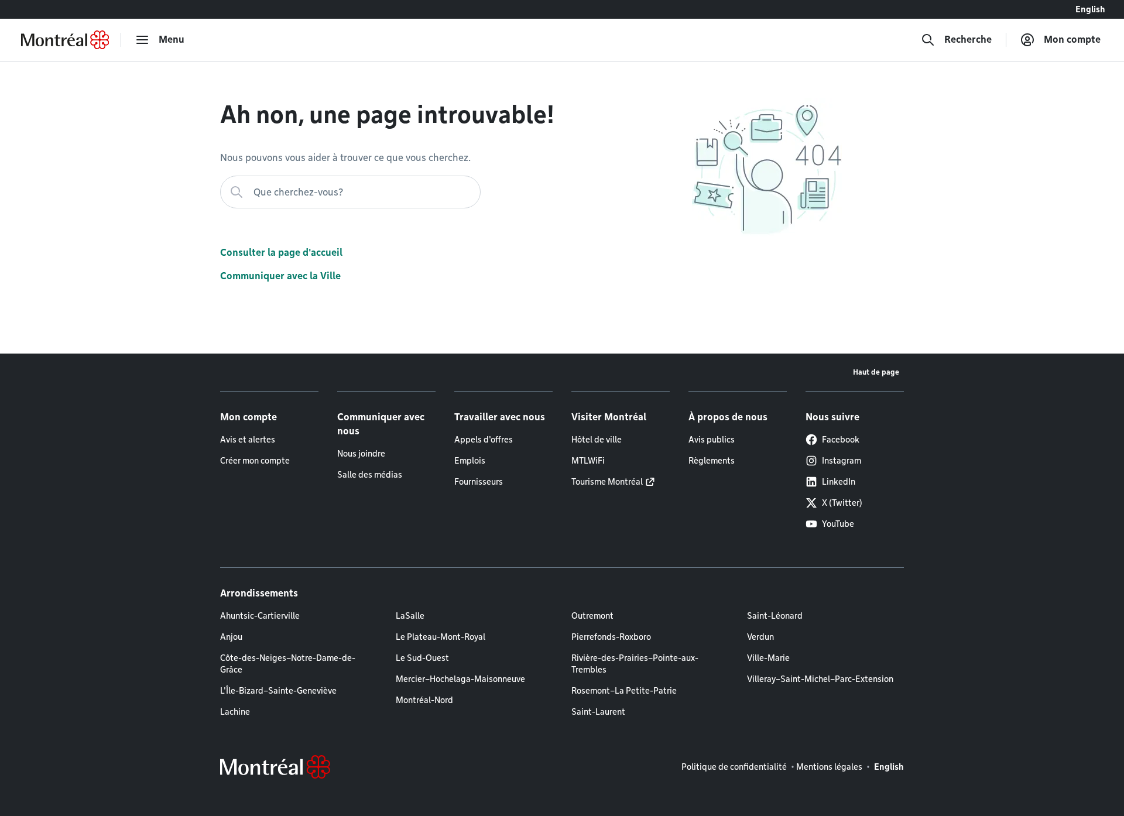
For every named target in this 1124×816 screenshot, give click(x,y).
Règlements (711, 460)
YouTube (838, 524)
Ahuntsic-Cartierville (260, 615)
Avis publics (711, 439)
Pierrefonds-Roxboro (611, 637)
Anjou (231, 637)
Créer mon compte (255, 460)
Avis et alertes (247, 439)
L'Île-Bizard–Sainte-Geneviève (278, 690)
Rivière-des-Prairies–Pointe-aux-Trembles (634, 663)
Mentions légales (829, 767)
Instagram (841, 460)
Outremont (592, 615)
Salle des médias (369, 474)
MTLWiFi (588, 460)
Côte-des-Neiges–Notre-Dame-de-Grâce (287, 663)
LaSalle (410, 615)
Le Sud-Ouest (422, 658)
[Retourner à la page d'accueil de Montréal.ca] (65, 40)
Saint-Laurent (598, 711)
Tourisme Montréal (607, 481)
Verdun (760, 637)
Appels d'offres (483, 439)
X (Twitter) (842, 503)
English (1090, 9)
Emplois (469, 460)
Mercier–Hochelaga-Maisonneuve (460, 679)
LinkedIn (838, 481)
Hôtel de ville (596, 439)
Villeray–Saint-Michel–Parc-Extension (820, 679)
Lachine (235, 711)
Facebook (840, 439)
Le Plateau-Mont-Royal (440, 637)
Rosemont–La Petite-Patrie (624, 690)
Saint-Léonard (775, 615)
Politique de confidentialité (734, 767)
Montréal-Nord (424, 700)
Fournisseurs (478, 481)
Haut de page (876, 372)
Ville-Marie (768, 658)
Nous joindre (361, 453)
